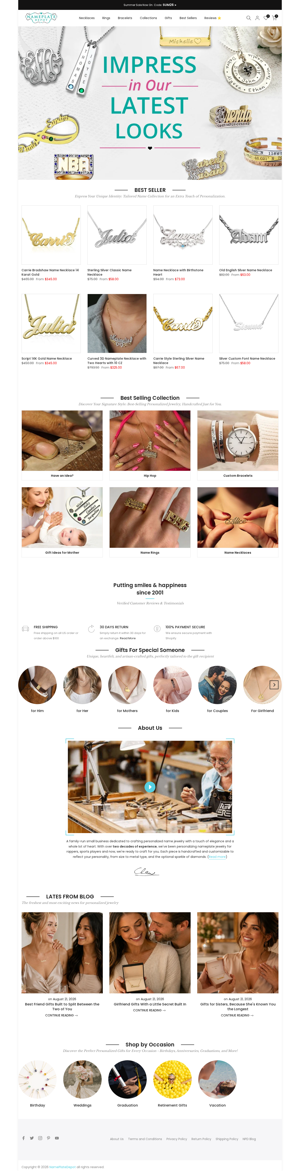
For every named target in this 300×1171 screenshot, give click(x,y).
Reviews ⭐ (212, 18)
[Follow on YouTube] (57, 1138)
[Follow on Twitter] (32, 1138)
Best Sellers (188, 18)
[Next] (274, 684)
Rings (106, 18)
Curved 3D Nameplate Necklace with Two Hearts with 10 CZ (116, 360)
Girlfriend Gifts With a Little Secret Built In (150, 1004)
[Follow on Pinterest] (49, 1138)
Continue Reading (60, 1015)
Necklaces (87, 18)
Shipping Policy (227, 1139)
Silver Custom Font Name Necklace (247, 358)
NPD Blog (249, 1139)
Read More (128, 638)
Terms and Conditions (145, 1139)
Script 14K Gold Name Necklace (47, 358)
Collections (148, 18)
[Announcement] (150, 5)
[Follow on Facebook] (23, 1138)
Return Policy (201, 1139)
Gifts (168, 18)
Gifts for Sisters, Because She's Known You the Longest (238, 1007)
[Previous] (26, 684)
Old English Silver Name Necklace (245, 270)
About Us (117, 1139)
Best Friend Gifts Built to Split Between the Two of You (62, 1007)
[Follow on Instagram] (40, 1138)
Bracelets (125, 18)
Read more (217, 857)
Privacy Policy (176, 1139)
